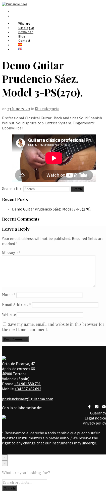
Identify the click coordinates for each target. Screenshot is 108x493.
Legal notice (95, 417)
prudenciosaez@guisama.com (27, 398)
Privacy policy (94, 423)
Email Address (16, 304)
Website (9, 314)
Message (11, 252)
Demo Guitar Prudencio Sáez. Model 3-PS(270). (51, 209)
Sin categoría (47, 108)
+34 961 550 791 (27, 383)
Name (9, 294)
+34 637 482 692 (28, 388)
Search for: (12, 188)
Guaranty (98, 412)
